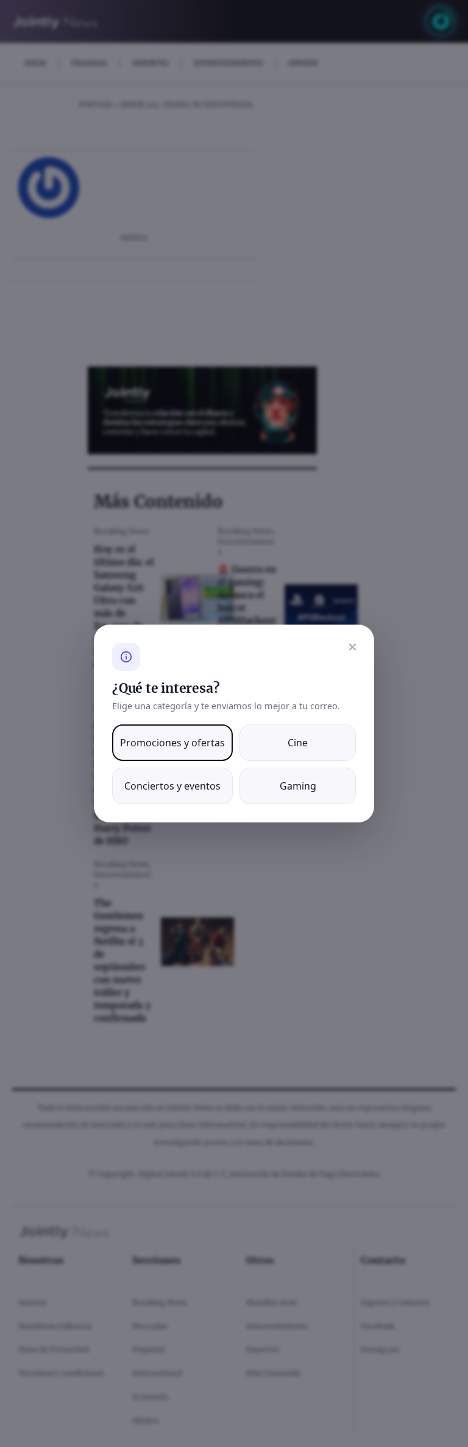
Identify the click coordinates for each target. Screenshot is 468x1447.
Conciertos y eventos (172, 786)
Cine (298, 742)
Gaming (298, 786)
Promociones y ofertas (172, 742)
